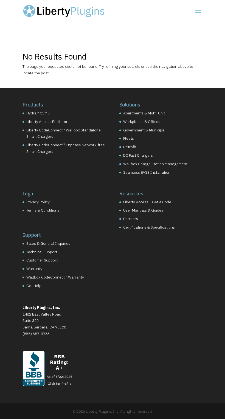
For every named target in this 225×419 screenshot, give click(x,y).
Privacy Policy (38, 201)
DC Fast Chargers (138, 155)
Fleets (128, 138)
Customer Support (42, 260)
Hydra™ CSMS (38, 113)
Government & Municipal (144, 130)
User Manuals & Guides (143, 210)
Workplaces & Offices (141, 121)
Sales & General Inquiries (48, 243)
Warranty (34, 268)
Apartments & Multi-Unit (144, 113)
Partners (130, 218)
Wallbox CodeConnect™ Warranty (55, 277)
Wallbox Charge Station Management (155, 163)
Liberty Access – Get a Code (147, 201)
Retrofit (129, 146)
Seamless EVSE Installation (146, 172)
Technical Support (41, 251)
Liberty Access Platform (46, 121)
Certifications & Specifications (149, 227)
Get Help (33, 285)
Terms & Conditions (42, 210)
